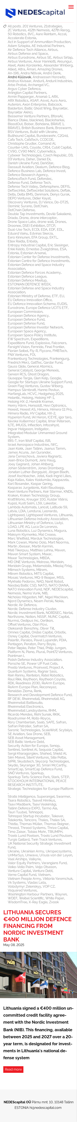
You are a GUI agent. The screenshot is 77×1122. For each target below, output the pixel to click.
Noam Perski (43, 601)
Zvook (54, 902)
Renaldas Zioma (20, 691)
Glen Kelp (41, 378)
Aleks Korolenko (29, 65)
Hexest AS (28, 409)
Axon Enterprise (34, 104)
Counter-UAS (18, 147)
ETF (55, 296)
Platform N (16, 652)
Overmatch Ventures (46, 636)
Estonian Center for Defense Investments (38, 257)
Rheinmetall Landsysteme (27, 710)
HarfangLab (17, 394)
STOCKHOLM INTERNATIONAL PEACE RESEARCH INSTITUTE (37, 783)
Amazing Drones (49, 69)
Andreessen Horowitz (49, 77)
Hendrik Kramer (41, 402)
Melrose (43, 562)
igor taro (65, 417)
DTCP (51, 226)
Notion (30, 617)
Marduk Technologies (47, 538)
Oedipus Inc (30, 621)
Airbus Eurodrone (21, 57)
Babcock (55, 104)
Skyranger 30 (30, 765)
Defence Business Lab (24, 171)
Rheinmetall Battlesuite (25, 703)
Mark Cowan (17, 542)
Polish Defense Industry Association (35, 660)
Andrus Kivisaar (19, 81)
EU (62, 296)
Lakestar (50, 503)
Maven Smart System (24, 554)
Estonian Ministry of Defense (29, 296)
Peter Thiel (36, 648)
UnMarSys (16, 855)
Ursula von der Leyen (55, 855)
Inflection (34, 425)
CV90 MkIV (27, 151)
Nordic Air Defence (22, 605)
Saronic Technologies (24, 730)
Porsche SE (16, 664)
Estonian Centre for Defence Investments (38, 261)
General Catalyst (20, 370)
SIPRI (12, 761)
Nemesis (14, 593)
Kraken (13, 495)
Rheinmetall (31, 699)
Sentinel (14, 750)
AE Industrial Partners (48, 46)
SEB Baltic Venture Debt (26, 742)
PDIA (62, 640)
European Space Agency (27, 331)
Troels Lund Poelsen (23, 836)
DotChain (40, 206)
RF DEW (14, 699)
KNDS (68, 491)
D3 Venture (16, 159)
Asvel (44, 100)
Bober (29, 124)
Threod (13, 828)
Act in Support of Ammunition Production (39, 42)
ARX (55, 97)
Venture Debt (43, 871)
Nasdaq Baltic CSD (22, 585)
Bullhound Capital (21, 136)
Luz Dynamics (42, 531)
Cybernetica (46, 151)
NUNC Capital (58, 617)
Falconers (59, 343)
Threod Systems (33, 828)
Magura (60, 531)
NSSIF (41, 617)
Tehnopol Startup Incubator (29, 816)
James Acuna (18, 452)
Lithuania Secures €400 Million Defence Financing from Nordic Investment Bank (37, 926)
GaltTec (36, 362)
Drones (60, 222)
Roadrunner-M (19, 718)
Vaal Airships (17, 859)
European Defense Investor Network (35, 327)
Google (55, 378)
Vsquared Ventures (22, 890)
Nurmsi (13, 621)
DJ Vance (46, 202)
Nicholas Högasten (22, 597)
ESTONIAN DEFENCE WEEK (29, 284)
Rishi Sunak (42, 714)
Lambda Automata (22, 507)
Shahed (45, 753)
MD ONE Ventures (21, 562)
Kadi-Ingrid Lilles (58, 476)
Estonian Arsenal (33, 253)
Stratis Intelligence (21, 796)
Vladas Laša (36, 883)
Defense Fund (18, 183)
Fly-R (34, 351)
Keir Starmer (52, 491)
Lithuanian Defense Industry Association (38, 519)
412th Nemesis (39, 30)
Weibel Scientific (31, 898)
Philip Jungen (56, 648)
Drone (24, 218)
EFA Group (39, 237)
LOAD (12, 527)
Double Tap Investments (26, 214)
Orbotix (60, 632)
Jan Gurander (40, 452)
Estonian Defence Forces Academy (34, 273)
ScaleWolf (49, 730)
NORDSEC (53, 613)
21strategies (53, 26)
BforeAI (56, 116)
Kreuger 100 (36, 499)
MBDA (44, 558)
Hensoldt (35, 405)
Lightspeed (16, 515)
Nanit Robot (54, 581)
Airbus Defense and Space (28, 54)
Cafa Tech (15, 140)
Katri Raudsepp (52, 488)
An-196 (13, 73)
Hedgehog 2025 (50, 394)
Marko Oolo (37, 542)
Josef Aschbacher (21, 476)
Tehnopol (35, 812)
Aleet (12, 65)
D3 (70, 155)
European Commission (25, 312)
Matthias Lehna (41, 550)
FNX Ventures (18, 355)
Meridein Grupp (19, 566)
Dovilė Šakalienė (58, 214)
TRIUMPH (55, 832)
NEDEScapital (62, 589)
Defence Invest (54, 171)
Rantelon (33, 675)
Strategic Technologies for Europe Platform (41, 789)
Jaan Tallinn (33, 448)
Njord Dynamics (20, 601)
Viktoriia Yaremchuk (57, 879)
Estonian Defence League (27, 276)
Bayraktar (60, 108)
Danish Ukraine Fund (23, 163)
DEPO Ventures (19, 198)
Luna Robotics (19, 531)
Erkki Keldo (16, 249)
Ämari (31, 69)
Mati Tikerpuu (18, 550)
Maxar (47, 554)
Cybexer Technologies (24, 155)
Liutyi (59, 523)
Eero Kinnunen (19, 237)
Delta (12, 194)
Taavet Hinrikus (43, 800)
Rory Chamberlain (21, 722)
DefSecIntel (16, 190)
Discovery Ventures (22, 202)
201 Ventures (32, 26)
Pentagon (15, 644)
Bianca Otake (18, 120)
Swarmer (63, 796)
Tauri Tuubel (17, 812)
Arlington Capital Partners (27, 93)
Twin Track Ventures (46, 840)
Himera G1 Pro (61, 409)
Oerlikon (46, 621)
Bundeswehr (46, 136)
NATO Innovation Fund (25, 589)
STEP (65, 777)
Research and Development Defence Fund (40, 695)
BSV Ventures (18, 132)
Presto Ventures (20, 667)
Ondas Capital (42, 632)
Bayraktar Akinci (20, 112)
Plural (40, 652)
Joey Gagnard (18, 464)
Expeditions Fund (21, 343)
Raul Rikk (14, 679)
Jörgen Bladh (58, 472)
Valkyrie (35, 859)
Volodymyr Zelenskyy (24, 886)
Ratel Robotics (52, 675)
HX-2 (51, 413)
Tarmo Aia (49, 808)
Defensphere (49, 187)
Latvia (12, 511)
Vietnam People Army (24, 879)
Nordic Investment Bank (26, 613)
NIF (40, 597)
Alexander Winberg (58, 65)
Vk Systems (17, 883)
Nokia (59, 601)
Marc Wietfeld (18, 538)
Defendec (44, 179)
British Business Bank (38, 128)
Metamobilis (42, 566)
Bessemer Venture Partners (28, 116)
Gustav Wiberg (51, 386)
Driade (13, 218)
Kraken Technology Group (40, 495)
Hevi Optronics (55, 405)
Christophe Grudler (22, 143)
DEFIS (65, 187)
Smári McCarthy (54, 765)
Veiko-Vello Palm (20, 867)
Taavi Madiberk (19, 804)
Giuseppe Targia (20, 378)
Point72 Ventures (59, 652)
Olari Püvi (39, 624)
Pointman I (16, 656)
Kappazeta (60, 480)
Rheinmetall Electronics (25, 707)
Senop (55, 746)
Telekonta (15, 820)
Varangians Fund (54, 863)
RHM (52, 710)
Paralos (26, 640)
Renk (37, 691)
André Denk (52, 73)
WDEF (12, 898)
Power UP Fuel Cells (42, 664)
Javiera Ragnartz (48, 456)
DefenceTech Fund (22, 179)
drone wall (45, 222)
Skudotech (25, 761)
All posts (14, 26)
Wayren (61, 894)
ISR (47, 441)
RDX (11, 683)
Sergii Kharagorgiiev (23, 753)
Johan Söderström (22, 468)
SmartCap (15, 769)
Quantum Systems (22, 671)
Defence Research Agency (28, 175)
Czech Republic (55, 155)
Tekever (57, 816)
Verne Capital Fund (22, 875)
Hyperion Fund (19, 417)
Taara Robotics (19, 800)
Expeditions (39, 339)
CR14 (46, 147)
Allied (12, 69)
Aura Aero (58, 100)
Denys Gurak (59, 194)
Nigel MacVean (56, 597)
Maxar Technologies (23, 558)
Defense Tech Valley (23, 187)
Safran (61, 722)
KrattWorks (16, 499)
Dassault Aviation (21, 167)
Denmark (41, 194)
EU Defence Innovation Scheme (32, 304)
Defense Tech (40, 183)
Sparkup (37, 773)
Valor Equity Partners (24, 863)
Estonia (13, 253)
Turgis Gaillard (19, 840)
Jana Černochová (21, 456)
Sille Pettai (58, 757)
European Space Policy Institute (32, 335)
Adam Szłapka (19, 46)
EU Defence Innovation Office (30, 300)
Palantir (13, 640)
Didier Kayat (41, 198)
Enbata (32, 241)
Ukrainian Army (32, 851)
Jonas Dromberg (50, 468)
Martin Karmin (42, 546)
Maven (60, 550)
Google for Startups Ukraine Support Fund (40, 382)
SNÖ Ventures (18, 773)
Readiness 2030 (28, 683)
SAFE (50, 722)
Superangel (46, 796)
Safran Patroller (19, 726)
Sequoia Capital (51, 750)
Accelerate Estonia (22, 38)
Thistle (13, 824)
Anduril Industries (59, 81)
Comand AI (46, 143)
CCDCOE (46, 140)
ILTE (11, 425)
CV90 (12, 151)
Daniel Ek (44, 159)
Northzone (16, 617)
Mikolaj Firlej (62, 566)
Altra (21, 69)
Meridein (57, 562)
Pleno (30, 652)
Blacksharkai (54, 120)
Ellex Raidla (16, 241)
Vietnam (44, 875)
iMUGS (21, 425)
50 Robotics (17, 34)
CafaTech (31, 140)
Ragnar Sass (47, 671)
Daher (30, 159)
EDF (52, 230)
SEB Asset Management (26, 738)
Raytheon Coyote (52, 679)
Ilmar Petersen (59, 421)
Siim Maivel (16, 757)
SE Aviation (16, 734)
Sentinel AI (29, 750)
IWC (54, 445)
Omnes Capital (19, 632)
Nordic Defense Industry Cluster (32, 609)
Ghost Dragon (38, 374)
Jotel (40, 476)
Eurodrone (16, 308)
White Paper (54, 898)
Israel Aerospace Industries (28, 445)
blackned (36, 120)
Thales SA (57, 820)
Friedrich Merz (18, 362)
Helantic (14, 398)
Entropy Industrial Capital (27, 245)
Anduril (38, 81)
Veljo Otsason (45, 867)
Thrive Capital (57, 828)
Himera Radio (18, 413)
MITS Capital (43, 574)
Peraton (30, 644)
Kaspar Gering (41, 484)
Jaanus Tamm (54, 448)
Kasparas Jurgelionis (23, 488)
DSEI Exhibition (34, 226)
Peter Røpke (17, 648)
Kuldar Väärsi (57, 499)
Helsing (27, 398)
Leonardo (49, 511)
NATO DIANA (59, 585)
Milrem (41, 570)
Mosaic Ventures (20, 578)
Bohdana (42, 124)
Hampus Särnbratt (22, 390)
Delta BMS (25, 194)
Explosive (42, 343)
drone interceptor (43, 218)
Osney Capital (18, 636)
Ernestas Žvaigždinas (42, 249)
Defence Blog (59, 167)
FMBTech (60, 351)
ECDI (35, 230)
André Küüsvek (19, 77)
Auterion (14, 104)
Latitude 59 (58, 507)
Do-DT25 (61, 202)
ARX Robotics (18, 100)
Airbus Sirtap (62, 57)
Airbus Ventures (20, 61)
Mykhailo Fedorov (21, 581)
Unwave (31, 855)
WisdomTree (17, 902)
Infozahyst (51, 425)
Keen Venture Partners (24, 491)
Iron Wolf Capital (31, 441)
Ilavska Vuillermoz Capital (27, 421)
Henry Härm (17, 405)
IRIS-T (12, 441)
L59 (39, 503)
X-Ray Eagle (38, 902)
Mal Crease (46, 535)
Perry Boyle (46, 644)
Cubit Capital (61, 147)
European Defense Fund (26, 323)
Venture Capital (19, 871)
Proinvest (40, 667)
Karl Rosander (18, 484)
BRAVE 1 (57, 124)
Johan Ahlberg (42, 464)
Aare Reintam (46, 34)
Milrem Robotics (20, 574)
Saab (41, 722)
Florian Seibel (18, 351)
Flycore (45, 351)
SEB (47, 734)
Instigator (41, 429)
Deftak (65, 190)
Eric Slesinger (58, 245)
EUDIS (62, 304)
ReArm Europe (53, 683)
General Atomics (39, 366)
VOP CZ (49, 886)
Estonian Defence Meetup (27, 280)
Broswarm (63, 128)
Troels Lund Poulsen (56, 836)
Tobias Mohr (36, 832)
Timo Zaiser (17, 832)
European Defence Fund (26, 319)
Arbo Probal (17, 85)
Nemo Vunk (31, 593)
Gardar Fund (53, 362)
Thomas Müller (30, 824)
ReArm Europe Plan (23, 687)
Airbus (52, 50)
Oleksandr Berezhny (23, 628)
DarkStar (46, 163)
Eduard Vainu (18, 233)
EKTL (53, 237)
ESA (63, 249)
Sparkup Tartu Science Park (29, 777)
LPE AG (24, 527)
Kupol (12, 503)
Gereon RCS (17, 374)
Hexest (13, 409)
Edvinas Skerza (41, 233)
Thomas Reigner (56, 824)
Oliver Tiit (47, 628)
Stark (55, 777)
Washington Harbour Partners (30, 894)
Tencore (30, 820)
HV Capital (38, 413)
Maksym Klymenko (22, 535)
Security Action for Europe (28, 746)
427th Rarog (60, 30)
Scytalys (65, 730)
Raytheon (30, 679)
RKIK (56, 714)
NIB (44, 593)
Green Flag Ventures (23, 386)
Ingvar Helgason (20, 429)
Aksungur (64, 61)
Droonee (14, 226)
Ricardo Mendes (20, 714)
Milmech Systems (21, 570)
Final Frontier (54, 347)
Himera (42, 409)
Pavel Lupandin (45, 640)
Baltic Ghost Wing (37, 108)
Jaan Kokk (15, 448)
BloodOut (15, 124)
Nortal (67, 613)
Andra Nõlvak (31, 73)
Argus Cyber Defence (24, 89)
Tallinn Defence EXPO (24, 808)
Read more (13, 1069)
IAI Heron (39, 417)
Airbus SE (44, 57)
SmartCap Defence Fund (43, 769)
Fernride (37, 347)
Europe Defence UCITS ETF (47, 308)
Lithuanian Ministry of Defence (30, 523)
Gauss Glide (17, 366)
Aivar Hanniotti (44, 61)
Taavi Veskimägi (44, 804)
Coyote (35, 147)
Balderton (15, 108)
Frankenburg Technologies (28, 359)
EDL (60, 230)
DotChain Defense (21, 210)
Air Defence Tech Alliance (27, 50)
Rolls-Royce (41, 718)
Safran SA (40, 726)
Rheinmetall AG (52, 699)
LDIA (22, 511)
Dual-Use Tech (19, 230)
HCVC (32, 394)
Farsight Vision (18, 347)
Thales (43, 820)
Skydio (13, 765)
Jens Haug (47, 460)
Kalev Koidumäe (38, 480)
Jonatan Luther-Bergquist (27, 472)
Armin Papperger (21, 97)
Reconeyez (47, 687)
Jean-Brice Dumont (22, 460)
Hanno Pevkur (48, 390)
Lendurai (34, 511)
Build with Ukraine (43, 132)
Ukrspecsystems (58, 851)
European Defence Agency (28, 316)
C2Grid (62, 136)
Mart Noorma (58, 542)
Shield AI (59, 753)
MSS (60, 578)
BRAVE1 (14, 128)
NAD (40, 581)
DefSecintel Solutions (43, 190)
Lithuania (65, 515)
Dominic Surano (20, 206)
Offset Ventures (19, 624)
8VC (31, 34)
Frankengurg (59, 359)
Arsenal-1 (43, 97)
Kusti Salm (26, 503)
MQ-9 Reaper (44, 578)
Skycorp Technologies (52, 761)
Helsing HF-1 (44, 398)
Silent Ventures (37, 757)
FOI (32, 355)
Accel (62, 34)
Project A (56, 667)
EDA (44, 230)
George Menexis (46, 370)
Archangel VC (38, 85)
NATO (42, 585)
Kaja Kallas (16, 480)
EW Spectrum (18, 339)
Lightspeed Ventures (41, 515)
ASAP (34, 100)
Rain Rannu (16, 675)
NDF (47, 589)
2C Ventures (17, 30)
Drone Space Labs (22, 222)
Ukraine (13, 851)
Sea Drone (34, 734)
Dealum (41, 167)
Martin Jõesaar (19, 546)
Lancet (43, 507)
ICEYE (52, 417)
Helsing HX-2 (18, 402)
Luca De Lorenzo (44, 527)
